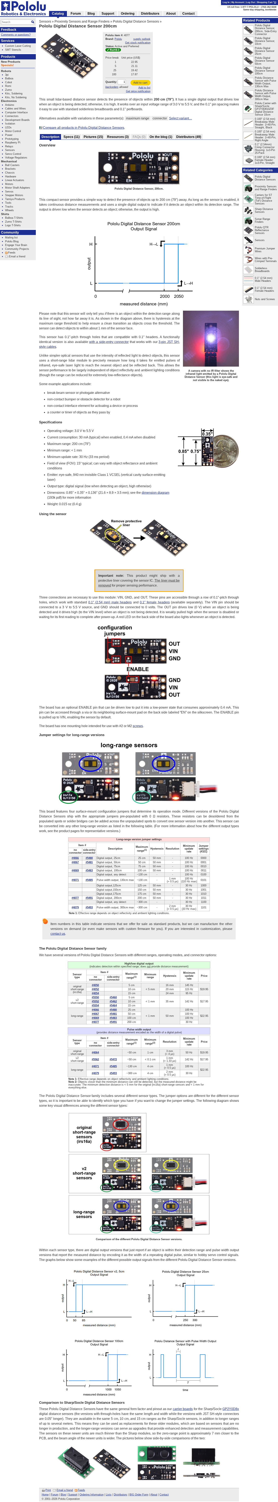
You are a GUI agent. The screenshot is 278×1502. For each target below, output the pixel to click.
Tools (8, 202)
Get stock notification (137, 42)
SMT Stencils (13, 49)
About (153, 1494)
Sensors (45, 21)
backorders (111, 86)
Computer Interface (16, 112)
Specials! (7, 65)
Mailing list (11, 237)
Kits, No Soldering (15, 97)
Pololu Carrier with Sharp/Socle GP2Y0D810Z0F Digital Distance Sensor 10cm (265, 109)
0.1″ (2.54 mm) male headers (110, 602)
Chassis (10, 172)
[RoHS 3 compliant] (113, 50)
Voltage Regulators (16, 157)
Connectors (12, 116)
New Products (10, 61)
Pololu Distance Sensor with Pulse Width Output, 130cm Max (265, 82)
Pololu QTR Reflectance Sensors (262, 230)
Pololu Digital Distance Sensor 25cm (264, 51)
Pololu (118, 38)
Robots (6, 71)
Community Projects (17, 248)
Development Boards (17, 119)
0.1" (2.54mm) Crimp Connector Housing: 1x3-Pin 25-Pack (265, 148)
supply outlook (141, 38)
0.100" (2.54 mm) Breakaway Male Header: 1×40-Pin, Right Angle (265, 136)
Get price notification (138, 91)
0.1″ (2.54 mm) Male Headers (263, 279)
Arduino (9, 104)
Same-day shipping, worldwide (259, 9)
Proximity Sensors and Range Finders (82, 21)
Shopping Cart (265, 2)
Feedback (8, 29)
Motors (9, 184)
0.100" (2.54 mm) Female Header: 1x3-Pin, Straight (265, 160)
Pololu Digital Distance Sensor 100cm (264, 70)
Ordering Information (92, 1494)
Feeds (81, 1490)
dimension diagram (155, 492)
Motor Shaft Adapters (17, 187)
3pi (7, 74)
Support (72, 1494)
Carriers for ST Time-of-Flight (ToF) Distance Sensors (263, 199)
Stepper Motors (14, 195)
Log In (226, 2)
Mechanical (9, 161)
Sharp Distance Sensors (264, 210)
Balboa (9, 78)
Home (45, 1494)
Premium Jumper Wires (265, 250)
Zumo (8, 89)
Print (48, 1490)
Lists (109, 1494)
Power (8, 135)
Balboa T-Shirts (14, 217)
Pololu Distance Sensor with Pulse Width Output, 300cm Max (265, 94)
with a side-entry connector (109, 342)
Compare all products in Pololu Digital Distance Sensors (83, 127)
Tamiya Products (15, 199)
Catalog (58, 13)
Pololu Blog (12, 241)
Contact (164, 1494)
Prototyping (12, 138)
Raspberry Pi (12, 142)
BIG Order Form (138, 1494)
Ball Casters (12, 165)
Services (7, 41)
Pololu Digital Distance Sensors (136, 21)
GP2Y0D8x (230, 1409)
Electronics (9, 101)
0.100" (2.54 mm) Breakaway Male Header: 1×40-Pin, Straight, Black (265, 123)
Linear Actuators (14, 180)
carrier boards (183, 1409)
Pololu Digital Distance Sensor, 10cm (265, 41)
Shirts (5, 214)
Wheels (9, 210)
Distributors (120, 1494)
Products (8, 56)
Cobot (8, 82)
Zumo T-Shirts (13, 221)
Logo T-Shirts (13, 225)
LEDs (8, 127)
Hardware (10, 176)
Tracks (9, 206)
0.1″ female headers (155, 602)
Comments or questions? (16, 34)
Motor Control (13, 131)
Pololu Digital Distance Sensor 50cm (264, 60)
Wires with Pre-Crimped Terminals (266, 260)
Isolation (10, 123)
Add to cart (140, 82)
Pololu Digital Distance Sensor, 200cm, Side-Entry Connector (266, 29)
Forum (54, 1494)
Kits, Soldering (13, 93)
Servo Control (13, 153)
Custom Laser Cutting (18, 45)
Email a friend (65, 1490)
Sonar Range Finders (262, 220)
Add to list (144, 87)
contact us (57, 933)
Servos (9, 191)
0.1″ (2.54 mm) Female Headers (264, 289)
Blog (63, 1494)
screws (138, 726)
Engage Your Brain (16, 245)
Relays (9, 146)
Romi (8, 85)
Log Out (250, 2)
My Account (237, 2)
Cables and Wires (15, 108)
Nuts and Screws (265, 299)
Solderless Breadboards (262, 270)
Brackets (10, 168)
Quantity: (111, 81)
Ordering (128, 13)
